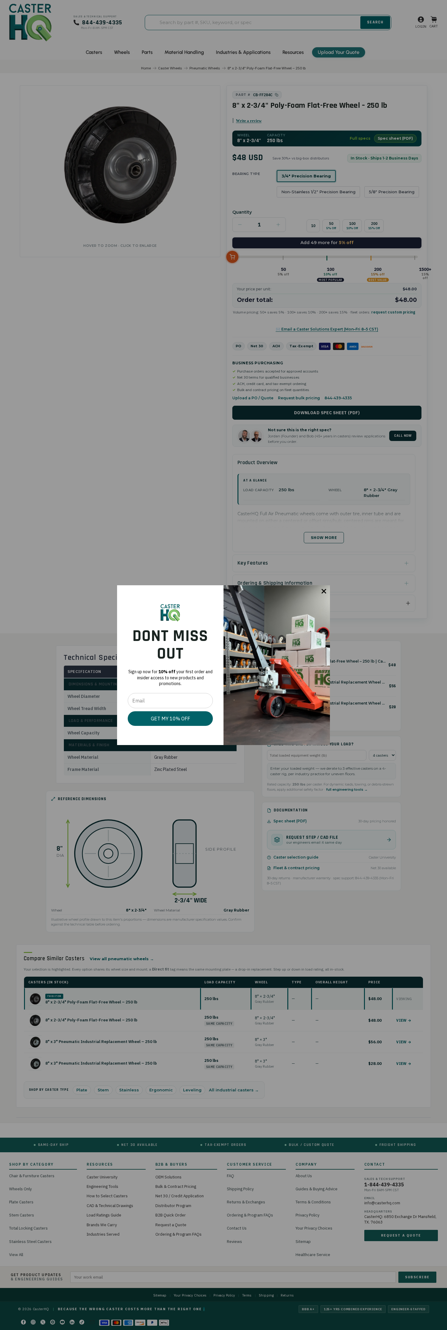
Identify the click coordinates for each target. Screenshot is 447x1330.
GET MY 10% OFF (170, 719)
